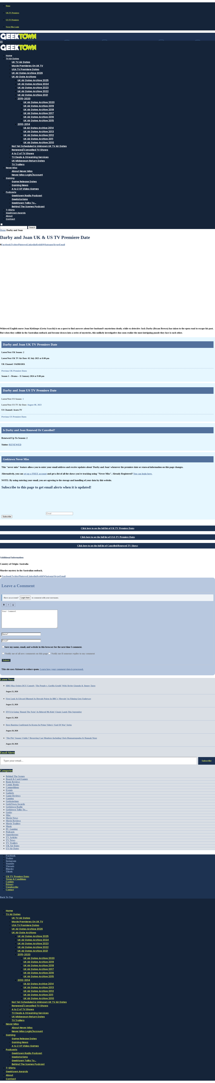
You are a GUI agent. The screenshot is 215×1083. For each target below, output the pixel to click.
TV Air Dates (12, 58)
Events (9, 790)
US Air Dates (12, 848)
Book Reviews (13, 782)
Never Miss (11, 167)
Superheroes (12, 834)
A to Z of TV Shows (23, 153)
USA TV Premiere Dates (25, 69)
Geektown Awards (16, 212)
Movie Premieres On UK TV (27, 65)
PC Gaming (12, 829)
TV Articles (11, 837)
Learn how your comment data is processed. (62, 669)
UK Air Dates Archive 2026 (27, 73)
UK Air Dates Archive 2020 (39, 102)
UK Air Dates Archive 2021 (33, 95)
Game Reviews (13, 795)
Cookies (10, 881)
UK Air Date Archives (24, 76)
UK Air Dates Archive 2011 (38, 139)
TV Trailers (18, 164)
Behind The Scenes (15, 776)
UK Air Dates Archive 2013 (38, 131)
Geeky (9, 812)
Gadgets (10, 793)
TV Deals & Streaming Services (30, 157)
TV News (10, 840)
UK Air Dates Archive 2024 (33, 84)
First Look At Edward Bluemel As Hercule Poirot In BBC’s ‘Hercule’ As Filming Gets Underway (48, 699)
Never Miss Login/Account (27, 175)
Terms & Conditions (16, 879)
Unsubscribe (12, 887)
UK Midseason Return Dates (28, 160)
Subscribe (7, 516)
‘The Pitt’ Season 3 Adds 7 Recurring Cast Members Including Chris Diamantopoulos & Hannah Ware (51, 738)
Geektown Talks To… (24, 203)
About (9, 216)
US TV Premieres (12, 20)
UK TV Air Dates (21, 62)
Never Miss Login (12, 27)
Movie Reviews (13, 820)
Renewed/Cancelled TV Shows (30, 149)
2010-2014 (24, 124)
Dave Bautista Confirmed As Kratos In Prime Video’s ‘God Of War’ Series (39, 725)
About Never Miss (22, 171)
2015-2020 (24, 98)
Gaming (10, 178)
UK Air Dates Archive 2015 (38, 120)
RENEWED (15, 444)
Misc (8, 815)
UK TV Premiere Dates (17, 876)
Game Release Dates (24, 181)
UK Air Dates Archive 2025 (33, 80)
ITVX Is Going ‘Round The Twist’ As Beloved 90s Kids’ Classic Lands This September (44, 712)
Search (32, 227)
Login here (25, 598)
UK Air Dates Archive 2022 (33, 91)
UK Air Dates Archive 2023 (33, 87)
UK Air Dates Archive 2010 (38, 142)
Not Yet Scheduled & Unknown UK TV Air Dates (39, 146)
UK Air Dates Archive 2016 (38, 117)
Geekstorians (20, 199)
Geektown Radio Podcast (27, 195)
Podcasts (11, 192)
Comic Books (12, 784)
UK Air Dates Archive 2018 (38, 109)
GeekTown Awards (15, 804)
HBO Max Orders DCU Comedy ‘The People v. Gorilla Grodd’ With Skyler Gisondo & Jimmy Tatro (50, 686)
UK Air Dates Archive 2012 (38, 135)
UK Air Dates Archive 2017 (38, 113)
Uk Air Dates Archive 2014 (38, 128)
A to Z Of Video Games (25, 189)
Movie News (12, 818)
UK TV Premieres (12, 13)
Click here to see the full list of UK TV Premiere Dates (107, 528)
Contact (10, 219)
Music (9, 826)
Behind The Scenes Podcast (28, 206)
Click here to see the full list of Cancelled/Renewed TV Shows (107, 545)
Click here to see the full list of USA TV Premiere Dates (107, 537)
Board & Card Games (17, 779)
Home (8, 6)
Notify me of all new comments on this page (26, 653)
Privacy (9, 884)
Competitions (12, 787)
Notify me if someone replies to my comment (73, 653)
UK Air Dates (12, 845)
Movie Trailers (13, 823)
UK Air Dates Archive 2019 (38, 106)
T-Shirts (10, 209)
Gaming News (20, 185)
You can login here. (142, 473)
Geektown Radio (14, 807)
